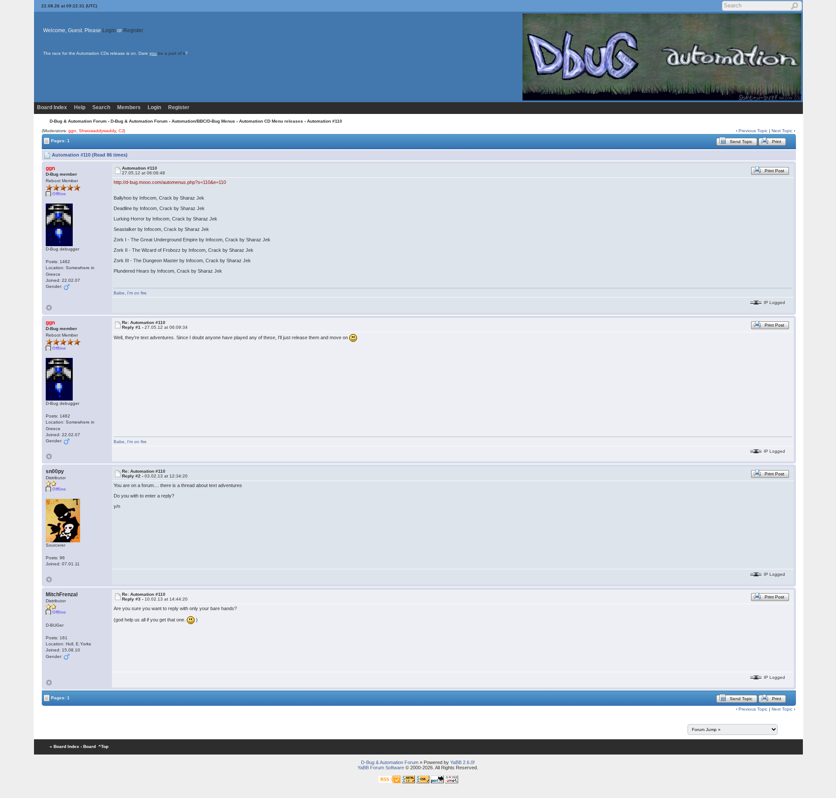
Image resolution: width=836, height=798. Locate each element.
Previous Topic (753, 130)
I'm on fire (137, 292)
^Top (103, 746)
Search (101, 107)
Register (133, 30)
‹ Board (88, 746)
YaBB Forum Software (380, 767)
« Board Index (64, 746)
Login (109, 30)
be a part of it (171, 53)
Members (129, 107)
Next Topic (782, 130)
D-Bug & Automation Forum (78, 121)
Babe (119, 292)
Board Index (52, 107)
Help (79, 107)
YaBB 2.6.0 (461, 762)
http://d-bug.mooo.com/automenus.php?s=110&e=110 (170, 182)
